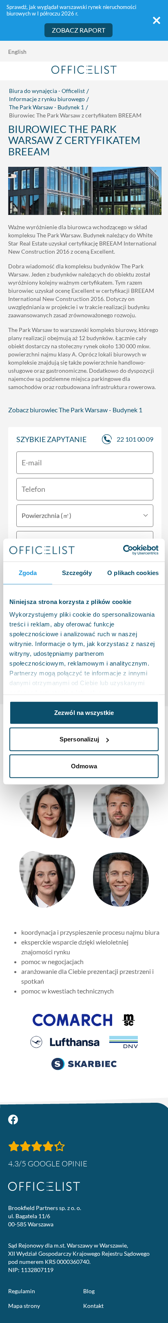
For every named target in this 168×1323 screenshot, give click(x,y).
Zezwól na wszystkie (84, 712)
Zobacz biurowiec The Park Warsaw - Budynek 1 (75, 410)
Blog (89, 1291)
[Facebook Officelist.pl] (13, 1119)
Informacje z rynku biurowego (47, 98)
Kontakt (93, 1305)
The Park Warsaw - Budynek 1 (46, 107)
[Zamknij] (156, 20)
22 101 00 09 (135, 439)
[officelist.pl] (44, 1186)
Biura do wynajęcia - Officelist (47, 90)
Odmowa (84, 765)
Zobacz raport (78, 30)
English (17, 51)
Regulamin (21, 1291)
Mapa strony (24, 1305)
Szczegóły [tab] (77, 572)
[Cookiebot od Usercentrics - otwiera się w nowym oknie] (123, 550)
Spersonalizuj (79, 739)
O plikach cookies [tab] (133, 572)
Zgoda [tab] (28, 572)
